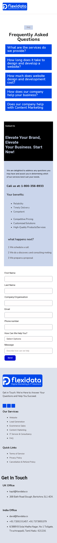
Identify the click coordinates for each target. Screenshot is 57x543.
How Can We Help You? (16, 333)
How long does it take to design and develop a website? (26, 63)
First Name (10, 273)
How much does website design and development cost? (26, 79)
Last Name (10, 285)
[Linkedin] (9, 406)
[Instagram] (13, 406)
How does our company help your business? (25, 93)
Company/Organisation (16, 297)
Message (9, 344)
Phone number (12, 321)
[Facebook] (4, 406)
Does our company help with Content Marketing (25, 106)
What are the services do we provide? (26, 49)
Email (7, 309)
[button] (28, 49)
